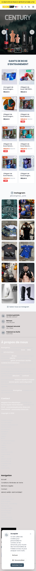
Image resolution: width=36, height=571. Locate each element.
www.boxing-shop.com (20, 409)
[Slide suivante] (32, 32)
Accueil (3, 479)
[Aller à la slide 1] (11, 50)
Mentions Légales (7, 486)
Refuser (15, 555)
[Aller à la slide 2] (18, 50)
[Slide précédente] (4, 32)
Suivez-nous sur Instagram (19, 307)
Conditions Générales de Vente (12, 483)
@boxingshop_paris (18, 196)
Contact (4, 489)
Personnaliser (19, 560)
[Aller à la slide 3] (25, 50)
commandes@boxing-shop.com (18, 407)
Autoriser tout (17, 565)
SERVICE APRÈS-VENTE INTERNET (11, 492)
